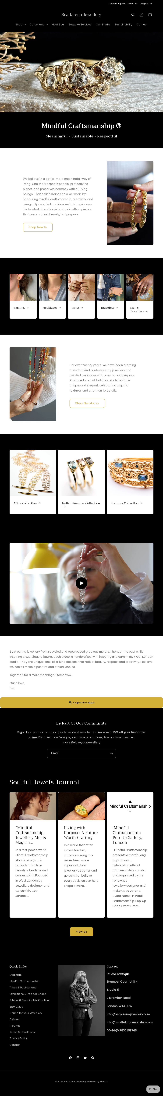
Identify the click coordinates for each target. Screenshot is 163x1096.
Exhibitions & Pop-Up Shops (28, 994)
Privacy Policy (19, 1038)
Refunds (15, 1025)
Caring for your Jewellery (26, 1013)
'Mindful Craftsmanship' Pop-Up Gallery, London (127, 835)
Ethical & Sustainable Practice (29, 1000)
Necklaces (50, 308)
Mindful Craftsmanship (24, 981)
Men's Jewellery (137, 309)
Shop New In (38, 227)
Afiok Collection (25, 503)
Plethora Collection (125, 503)
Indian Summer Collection (81, 503)
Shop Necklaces (87, 403)
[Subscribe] (111, 753)
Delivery (15, 1019)
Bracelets (107, 308)
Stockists (15, 974)
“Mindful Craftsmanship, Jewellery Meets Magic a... (30, 835)
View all (81, 931)
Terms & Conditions (22, 1032)
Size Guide (16, 1006)
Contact (15, 1044)
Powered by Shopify (97, 1081)
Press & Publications (23, 987)
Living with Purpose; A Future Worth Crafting (81, 832)
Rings (76, 308)
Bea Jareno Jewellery (75, 1081)
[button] (20, 25)
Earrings (19, 308)
